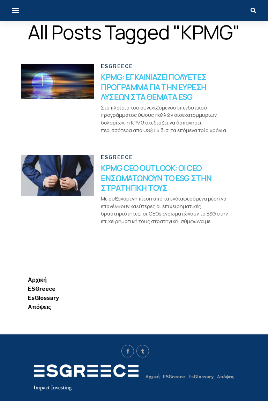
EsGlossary (43, 298)
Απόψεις (39, 307)
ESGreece (41, 289)
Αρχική (37, 280)
